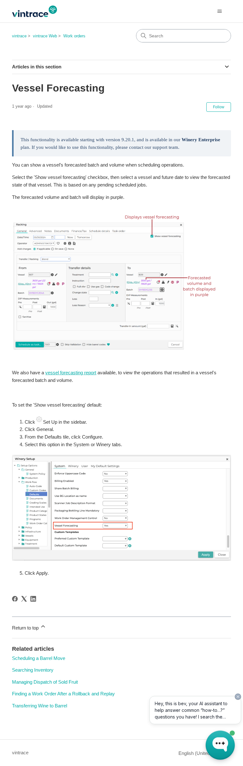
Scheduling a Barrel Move (38, 658)
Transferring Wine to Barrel (39, 705)
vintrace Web (45, 36)
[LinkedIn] (33, 599)
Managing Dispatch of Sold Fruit (45, 682)
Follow (218, 107)
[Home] (34, 11)
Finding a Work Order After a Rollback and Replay (63, 693)
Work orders (74, 36)
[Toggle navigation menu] (220, 11)
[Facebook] (15, 599)
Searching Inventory (32, 670)
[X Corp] (24, 599)
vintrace (19, 36)
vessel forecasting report (70, 372)
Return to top (26, 627)
